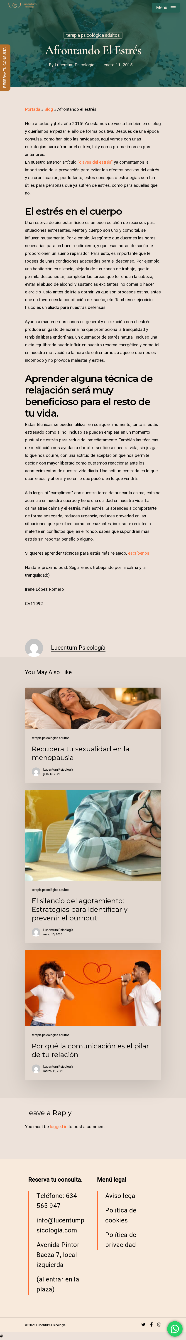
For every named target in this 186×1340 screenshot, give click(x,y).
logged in (58, 1127)
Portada (32, 109)
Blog (48, 109)
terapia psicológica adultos (93, 35)
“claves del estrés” (95, 162)
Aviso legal (121, 1196)
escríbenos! (139, 553)
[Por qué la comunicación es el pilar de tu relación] (93, 1015)
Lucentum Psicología (74, 65)
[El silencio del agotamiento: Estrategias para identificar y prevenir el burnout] (93, 866)
